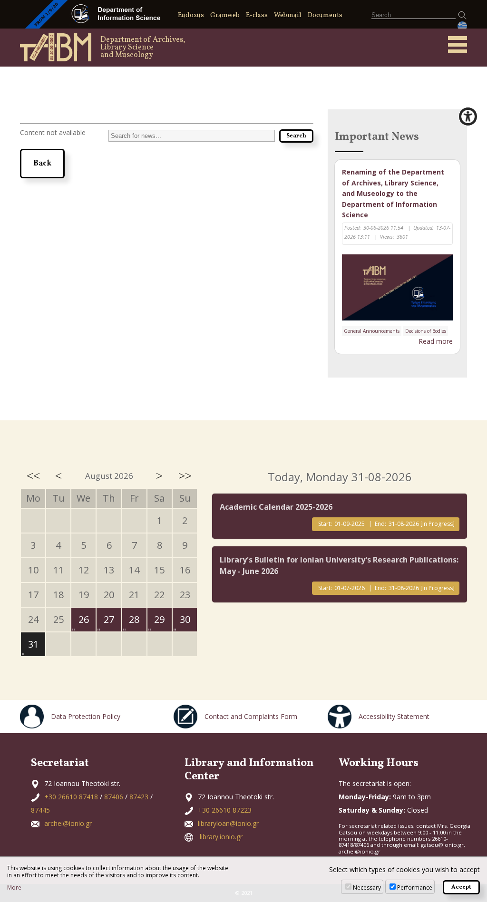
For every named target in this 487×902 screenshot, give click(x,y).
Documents (325, 15)
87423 (138, 796)
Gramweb (225, 15)
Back (42, 163)
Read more (436, 341)
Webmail (288, 15)
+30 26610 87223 (225, 810)
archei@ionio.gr (68, 823)
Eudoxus (191, 15)
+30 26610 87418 (71, 796)
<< (33, 475)
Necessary (367, 887)
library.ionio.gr (221, 836)
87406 (113, 796)
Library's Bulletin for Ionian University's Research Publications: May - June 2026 (339, 565)
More (14, 888)
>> (185, 475)
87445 (40, 810)
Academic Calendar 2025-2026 (276, 507)
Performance (414, 887)
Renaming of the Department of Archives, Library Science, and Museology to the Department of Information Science (393, 193)
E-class (257, 15)
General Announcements (371, 331)
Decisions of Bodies (425, 331)
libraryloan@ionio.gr (228, 823)
